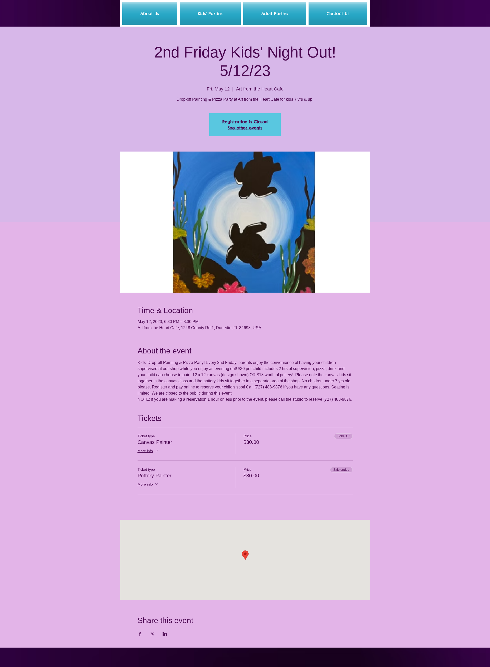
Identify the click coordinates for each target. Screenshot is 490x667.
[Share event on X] (152, 634)
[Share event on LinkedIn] (165, 634)
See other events (245, 127)
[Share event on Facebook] (140, 634)
